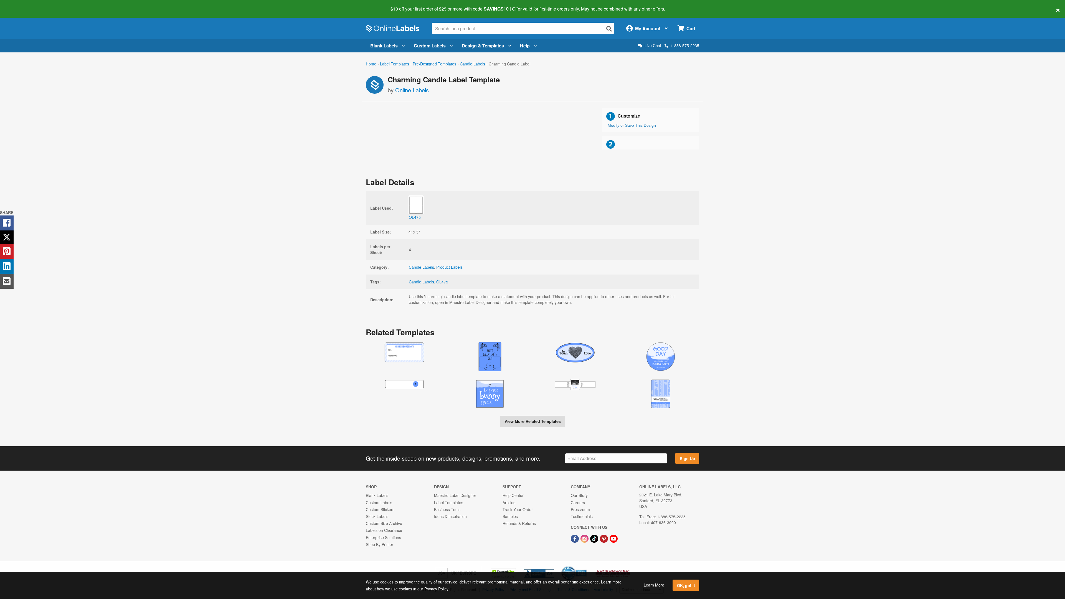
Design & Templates (483, 45)
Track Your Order (518, 509)
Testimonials (582, 516)
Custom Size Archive (384, 523)
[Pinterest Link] (604, 538)
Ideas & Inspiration (450, 516)
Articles (509, 502)
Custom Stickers (380, 509)
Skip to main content (20, 5)
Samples (510, 516)
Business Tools (447, 509)
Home (371, 64)
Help (525, 45)
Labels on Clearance (384, 530)
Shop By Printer (379, 544)
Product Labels (449, 267)
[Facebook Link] (575, 538)
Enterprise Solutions (383, 537)
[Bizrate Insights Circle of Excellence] (585, 566)
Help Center (513, 495)
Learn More (654, 585)
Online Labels (412, 90)
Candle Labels (472, 64)
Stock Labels (377, 516)
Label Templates (394, 64)
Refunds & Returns (519, 523)
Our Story (579, 495)
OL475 (442, 282)
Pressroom (580, 509)
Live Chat (653, 46)
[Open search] (609, 29)
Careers (578, 502)
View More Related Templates (532, 421)
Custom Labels (430, 45)
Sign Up (687, 458)
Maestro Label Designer (455, 495)
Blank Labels (384, 45)
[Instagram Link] (585, 538)
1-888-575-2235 (685, 45)
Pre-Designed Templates (434, 64)
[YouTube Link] (614, 538)
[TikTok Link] (594, 538)
